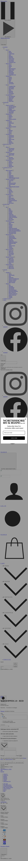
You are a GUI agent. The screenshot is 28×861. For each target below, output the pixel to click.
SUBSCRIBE (14, 438)
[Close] (25, 419)
